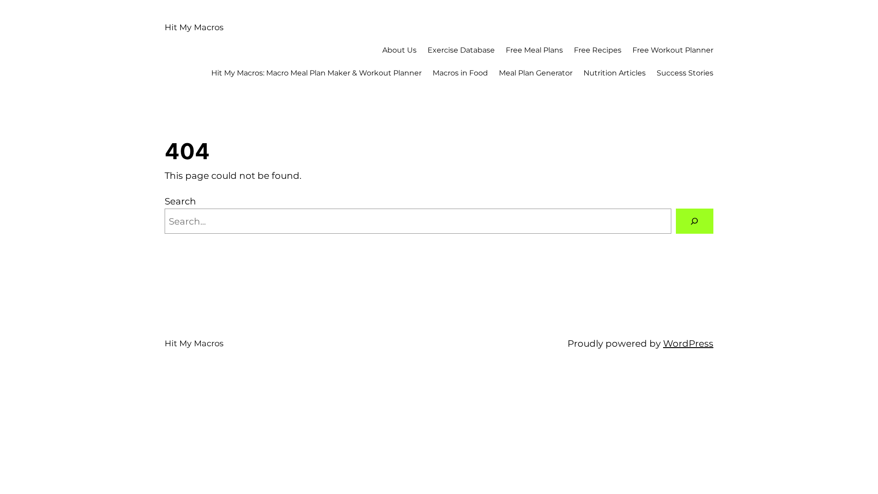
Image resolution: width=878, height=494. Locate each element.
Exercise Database (461, 50)
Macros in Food (460, 73)
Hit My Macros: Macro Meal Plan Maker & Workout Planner (316, 73)
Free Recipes (597, 50)
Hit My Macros (194, 27)
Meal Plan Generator (536, 73)
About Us (399, 50)
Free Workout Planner (672, 50)
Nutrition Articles (615, 73)
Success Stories (685, 73)
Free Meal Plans (534, 50)
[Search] (694, 221)
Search (180, 201)
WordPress (688, 343)
